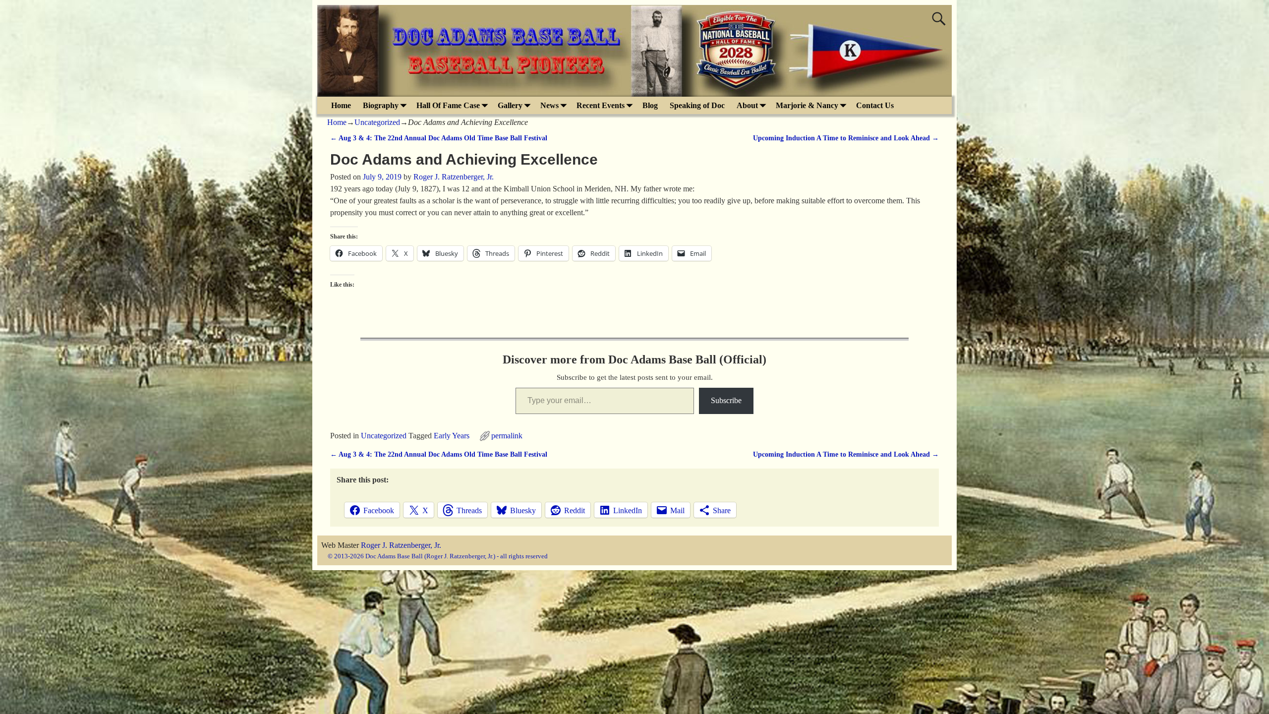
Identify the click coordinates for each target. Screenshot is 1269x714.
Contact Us (875, 105)
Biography (381, 105)
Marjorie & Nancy (807, 105)
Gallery (510, 105)
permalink (506, 435)
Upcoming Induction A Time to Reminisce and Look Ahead (846, 138)
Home (341, 105)
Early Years (451, 435)
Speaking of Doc (697, 105)
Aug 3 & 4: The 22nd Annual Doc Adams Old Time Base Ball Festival (438, 138)
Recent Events (601, 105)
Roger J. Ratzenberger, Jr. (401, 545)
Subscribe (726, 400)
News (549, 105)
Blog (650, 105)
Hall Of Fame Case (448, 105)
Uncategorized (377, 122)
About (747, 105)
